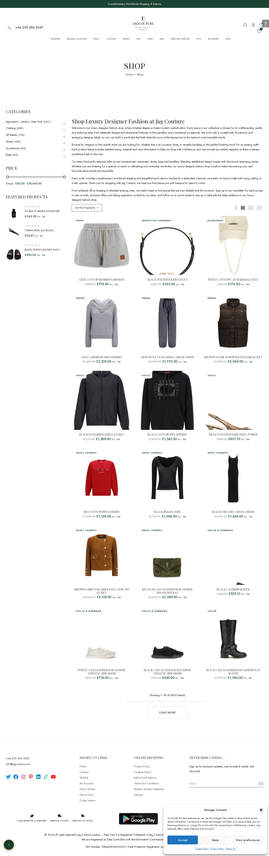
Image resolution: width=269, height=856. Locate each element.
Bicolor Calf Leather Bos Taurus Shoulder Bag (167, 591)
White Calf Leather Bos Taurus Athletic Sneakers (101, 672)
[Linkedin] (38, 776)
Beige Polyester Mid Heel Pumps (233, 434)
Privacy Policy (217, 848)
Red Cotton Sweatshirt (101, 512)
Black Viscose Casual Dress (233, 512)
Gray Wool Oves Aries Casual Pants (167, 357)
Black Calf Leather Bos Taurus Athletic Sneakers (167, 672)
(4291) (46, 122)
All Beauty (11, 135)
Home (129, 74)
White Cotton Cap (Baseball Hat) (233, 279)
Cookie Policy (202, 848)
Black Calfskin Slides (233, 589)
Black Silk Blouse (167, 512)
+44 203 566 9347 (29, 27)
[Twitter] (8, 776)
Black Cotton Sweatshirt (167, 434)
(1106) (21, 135)
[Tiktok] (45, 776)
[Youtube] (53, 776)
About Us (230, 848)
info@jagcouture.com (18, 764)
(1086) (17, 141)
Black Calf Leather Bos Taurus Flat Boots (233, 672)
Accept (182, 840)
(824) (23, 148)
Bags (8, 155)
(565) (15, 155)
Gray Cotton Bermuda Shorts (101, 279)
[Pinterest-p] (30, 776)
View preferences (248, 840)
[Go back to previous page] (9, 844)
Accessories (12, 148)
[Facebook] (15, 776)
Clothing (11, 128)
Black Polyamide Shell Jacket (101, 434)
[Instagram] (23, 776)
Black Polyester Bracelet (167, 279)
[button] (261, 810)
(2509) (20, 128)
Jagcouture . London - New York (24, 122)
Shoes (9, 141)
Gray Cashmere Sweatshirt (101, 357)
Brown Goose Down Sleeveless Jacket (233, 357)
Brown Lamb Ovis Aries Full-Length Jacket (101, 591)
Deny (215, 840)
